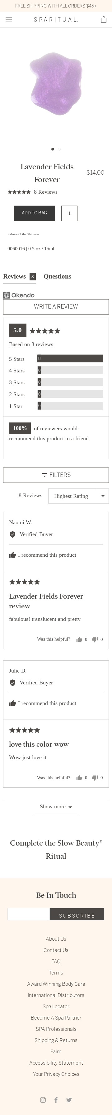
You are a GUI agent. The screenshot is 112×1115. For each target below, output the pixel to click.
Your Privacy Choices (56, 1074)
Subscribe (77, 916)
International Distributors (56, 995)
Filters (59, 474)
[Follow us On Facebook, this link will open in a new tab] (56, 1099)
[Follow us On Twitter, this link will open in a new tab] (69, 1099)
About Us (56, 939)
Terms (56, 972)
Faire (56, 1051)
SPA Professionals (56, 1029)
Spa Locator (56, 1006)
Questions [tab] (57, 276)
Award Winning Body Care (56, 984)
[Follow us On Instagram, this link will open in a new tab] (43, 1099)
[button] (103, 20)
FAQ (56, 961)
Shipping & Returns (56, 1040)
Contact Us (56, 950)
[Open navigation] (9, 20)
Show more (53, 806)
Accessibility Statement (56, 1063)
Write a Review (56, 306)
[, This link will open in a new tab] (19, 295)
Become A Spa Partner (56, 1018)
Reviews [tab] (18, 276)
